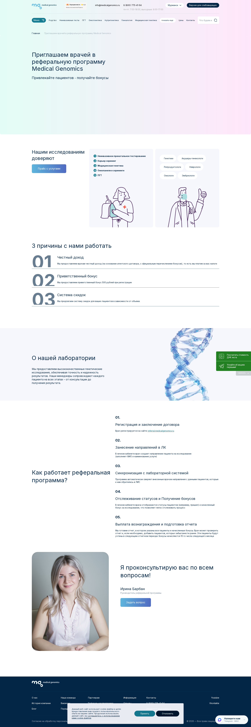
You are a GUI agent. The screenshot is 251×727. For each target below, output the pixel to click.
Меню (37, 20)
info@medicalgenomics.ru (107, 5)
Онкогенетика (95, 20)
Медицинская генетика (146, 20)
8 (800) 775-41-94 (132, 5)
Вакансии (65, 703)
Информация (129, 697)
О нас (34, 697)
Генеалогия (127, 20)
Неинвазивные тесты (69, 20)
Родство (53, 20)
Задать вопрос (135, 602)
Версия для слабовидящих (203, 5)
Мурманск (173, 5)
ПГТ (84, 20)
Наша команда (68, 697)
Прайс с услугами (49, 168)
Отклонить (167, 713)
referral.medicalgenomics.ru (161, 431)
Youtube (215, 697)
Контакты (190, 20)
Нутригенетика (112, 20)
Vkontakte (214, 703)
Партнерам (93, 697)
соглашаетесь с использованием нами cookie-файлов (96, 717)
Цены (181, 20)
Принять (144, 713)
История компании (41, 703)
